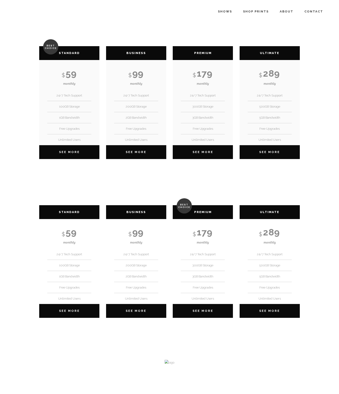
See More (69, 152)
